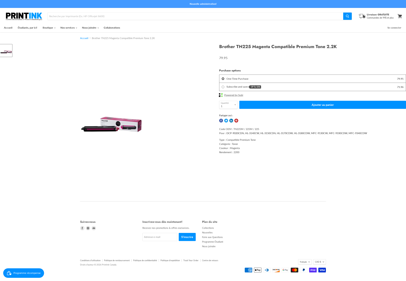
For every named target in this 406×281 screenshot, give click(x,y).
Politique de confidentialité (145, 260)
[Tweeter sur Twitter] (226, 120)
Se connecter (394, 27)
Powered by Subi (233, 95)
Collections (208, 227)
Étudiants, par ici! (27, 27)
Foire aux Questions (212, 237)
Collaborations (112, 27)
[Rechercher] (347, 16)
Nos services (67, 27)
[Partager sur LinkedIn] (231, 120)
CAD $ (318, 262)
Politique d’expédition (170, 260)
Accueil (8, 27)
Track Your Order (191, 260)
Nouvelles (207, 232)
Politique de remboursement (117, 260)
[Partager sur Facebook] (221, 120)
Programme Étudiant (212, 241)
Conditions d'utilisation (90, 260)
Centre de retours (210, 260)
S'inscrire (187, 237)
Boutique (48, 27)
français (303, 262)
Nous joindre (89, 27)
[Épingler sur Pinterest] (236, 120)
